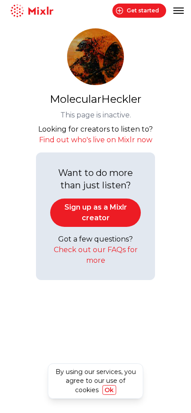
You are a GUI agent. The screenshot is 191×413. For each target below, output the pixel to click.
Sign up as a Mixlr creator (95, 212)
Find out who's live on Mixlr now (95, 140)
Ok (109, 390)
